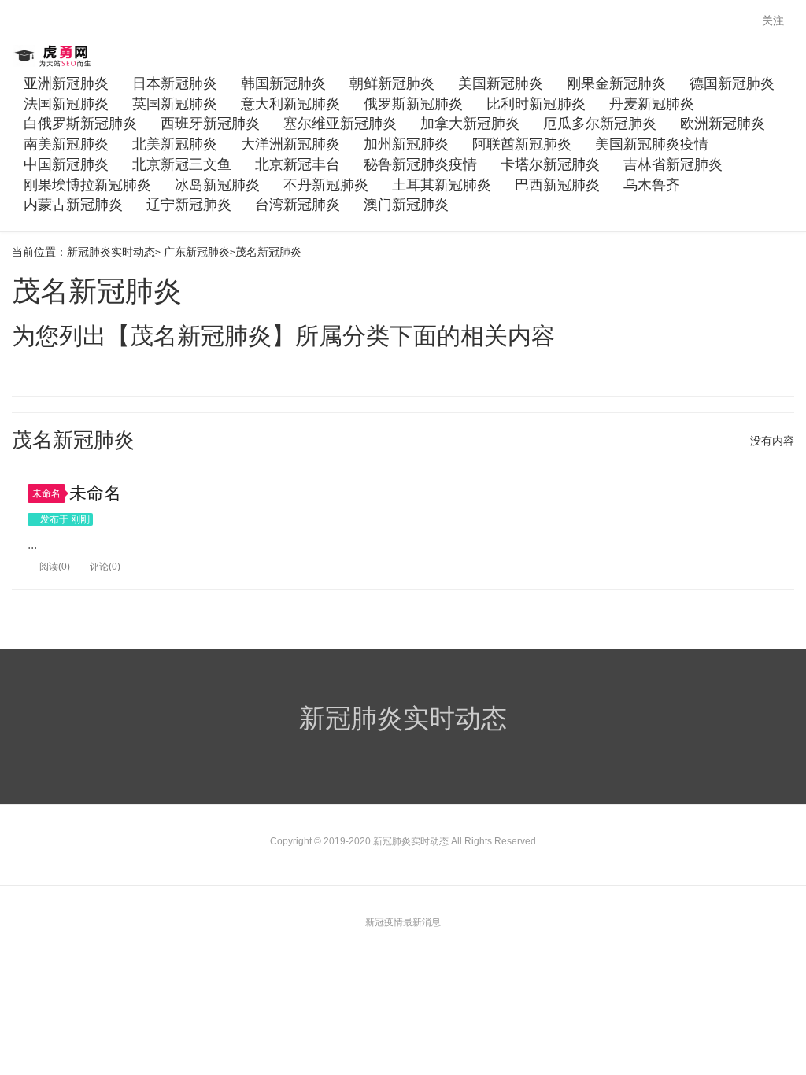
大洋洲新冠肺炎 (290, 144)
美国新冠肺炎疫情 (651, 144)
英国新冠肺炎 (174, 104)
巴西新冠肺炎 (557, 185)
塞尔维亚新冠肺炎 (340, 123)
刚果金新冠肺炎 (616, 83)
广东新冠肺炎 (197, 252)
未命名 (46, 493)
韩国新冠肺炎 (283, 83)
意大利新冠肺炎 (290, 104)
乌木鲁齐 (651, 185)
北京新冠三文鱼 (181, 164)
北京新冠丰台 (297, 164)
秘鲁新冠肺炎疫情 (420, 164)
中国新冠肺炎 (66, 164)
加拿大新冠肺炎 (469, 123)
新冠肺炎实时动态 (54, 55)
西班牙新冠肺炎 (210, 123)
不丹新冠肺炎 (325, 185)
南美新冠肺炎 (66, 144)
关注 (774, 20)
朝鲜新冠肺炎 (391, 83)
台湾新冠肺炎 (297, 204)
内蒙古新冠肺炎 (73, 204)
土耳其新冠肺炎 (441, 185)
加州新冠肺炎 (406, 144)
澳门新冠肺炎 (406, 204)
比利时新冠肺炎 (536, 104)
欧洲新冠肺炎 (722, 123)
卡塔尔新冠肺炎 (550, 164)
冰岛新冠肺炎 (217, 185)
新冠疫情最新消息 (403, 922)
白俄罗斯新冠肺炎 (80, 123)
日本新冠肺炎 (174, 83)
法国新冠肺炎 (66, 104)
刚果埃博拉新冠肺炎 (87, 185)
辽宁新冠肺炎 (188, 204)
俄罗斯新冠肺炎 (413, 104)
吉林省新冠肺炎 (673, 164)
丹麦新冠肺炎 (651, 104)
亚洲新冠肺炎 (66, 83)
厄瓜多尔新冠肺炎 (599, 123)
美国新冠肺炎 (500, 83)
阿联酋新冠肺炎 (521, 144)
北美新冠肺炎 (174, 144)
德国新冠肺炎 (732, 83)
